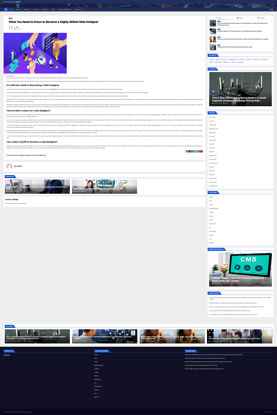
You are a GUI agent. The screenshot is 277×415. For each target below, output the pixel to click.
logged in (14, 203)
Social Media (218, 62)
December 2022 (213, 186)
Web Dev (45, 9)
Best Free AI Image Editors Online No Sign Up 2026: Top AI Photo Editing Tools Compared (242, 39)
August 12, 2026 (12, 341)
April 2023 (212, 174)
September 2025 (213, 128)
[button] (269, 9)
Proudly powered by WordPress (10, 411)
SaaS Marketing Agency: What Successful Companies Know (234, 279)
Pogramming (263, 59)
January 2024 (212, 159)
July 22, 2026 (227, 103)
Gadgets (27, 9)
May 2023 (211, 170)
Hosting (36, 9)
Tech (53, 9)
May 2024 (211, 151)
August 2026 (212, 117)
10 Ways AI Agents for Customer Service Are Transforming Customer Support (239, 31)
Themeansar (28, 411)
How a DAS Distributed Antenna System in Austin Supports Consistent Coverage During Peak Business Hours (238, 297)
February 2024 (213, 155)
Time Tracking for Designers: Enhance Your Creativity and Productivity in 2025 (37, 188)
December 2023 (213, 163)
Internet (255, 59)
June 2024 (212, 148)
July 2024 (211, 144)
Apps (11, 9)
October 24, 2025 (214, 341)
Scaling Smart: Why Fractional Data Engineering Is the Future (234, 47)
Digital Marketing (65, 9)
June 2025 (212, 136)
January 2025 (212, 140)
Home (266, 411)
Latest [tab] (220, 18)
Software (226, 62)
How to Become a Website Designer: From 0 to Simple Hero (27, 155)
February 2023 (213, 178)
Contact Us (79, 9)
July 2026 (211, 121)
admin (17, 27)
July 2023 (211, 167)
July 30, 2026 (78, 341)
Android (212, 59)
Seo (211, 62)
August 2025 (212, 132)
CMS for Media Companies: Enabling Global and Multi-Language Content (228, 314)
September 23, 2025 (219, 283)
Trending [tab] (261, 18)
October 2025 (212, 125)
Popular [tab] (240, 18)
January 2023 (212, 182)
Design (18, 9)
